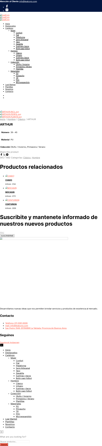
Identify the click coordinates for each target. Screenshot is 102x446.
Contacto (9, 91)
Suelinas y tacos (22, 46)
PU (17, 73)
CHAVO (8, 180)
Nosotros (9, 89)
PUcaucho (20, 75)
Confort (19, 33)
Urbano (19, 55)
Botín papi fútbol (23, 48)
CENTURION (11, 204)
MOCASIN (9, 192)
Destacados (10, 26)
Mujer (13, 30)
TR (17, 78)
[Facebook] (6, 7)
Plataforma (20, 37)
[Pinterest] (7, 155)
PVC (17, 80)
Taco (18, 42)
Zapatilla (19, 44)
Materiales (15, 71)
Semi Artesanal (22, 39)
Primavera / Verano (24, 66)
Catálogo (9, 28)
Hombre (14, 51)
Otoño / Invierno (23, 64)
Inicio (7, 24)
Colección (15, 62)
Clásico (19, 53)
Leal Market (10, 84)
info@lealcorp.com (28, 1)
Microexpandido (23, 82)
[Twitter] (4, 155)
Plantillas (19, 69)
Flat (17, 35)
